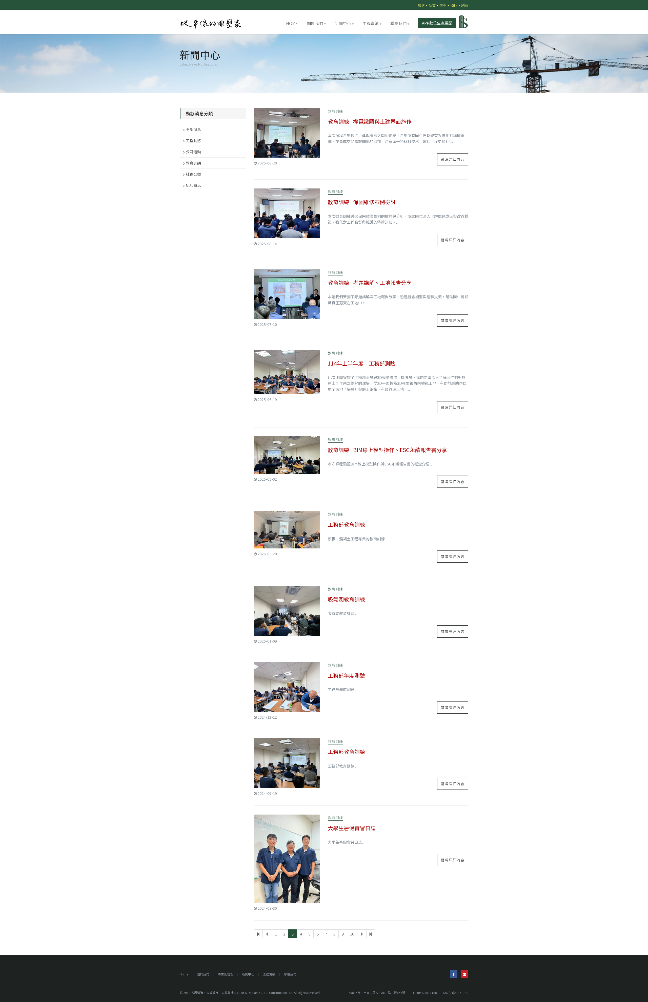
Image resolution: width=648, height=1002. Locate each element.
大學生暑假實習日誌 (352, 828)
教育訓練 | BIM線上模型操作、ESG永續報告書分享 (387, 450)
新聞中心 (343, 23)
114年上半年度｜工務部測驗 (361, 363)
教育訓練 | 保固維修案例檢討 (362, 202)
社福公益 (193, 174)
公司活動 (193, 151)
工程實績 (370, 23)
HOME (292, 23)
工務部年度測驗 (346, 675)
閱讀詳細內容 (452, 159)
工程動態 (193, 140)
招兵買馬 (193, 185)
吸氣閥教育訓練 (346, 599)
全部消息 (193, 129)
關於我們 (315, 23)
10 (352, 933)
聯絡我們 (398, 23)
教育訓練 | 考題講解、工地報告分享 (370, 282)
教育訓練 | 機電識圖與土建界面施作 (370, 121)
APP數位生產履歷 (437, 23)
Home (184, 974)
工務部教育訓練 (346, 524)
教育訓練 (193, 163)
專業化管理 (225, 974)
